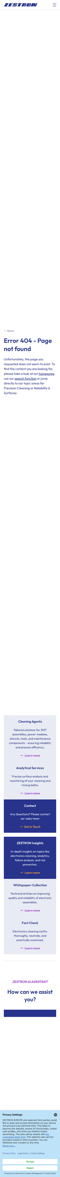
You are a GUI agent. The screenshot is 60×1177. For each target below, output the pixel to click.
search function (25, 378)
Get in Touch (32, 827)
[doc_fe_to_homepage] (20, 4)
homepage (46, 374)
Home (10, 330)
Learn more (32, 755)
